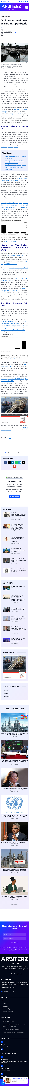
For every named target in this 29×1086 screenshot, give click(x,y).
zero (19, 114)
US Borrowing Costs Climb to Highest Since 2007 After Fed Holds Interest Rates (18, 618)
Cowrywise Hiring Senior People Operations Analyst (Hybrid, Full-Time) (14, 897)
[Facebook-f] (19, 1)
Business (6, 690)
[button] (26, 7)
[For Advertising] (2, 1066)
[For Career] (2, 1074)
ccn (7, 452)
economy (11, 452)
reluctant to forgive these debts (13, 330)
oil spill (16, 452)
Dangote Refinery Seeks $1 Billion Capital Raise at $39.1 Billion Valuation (14, 843)
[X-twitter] (21, 1)
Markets (6, 693)
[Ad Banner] (14, 423)
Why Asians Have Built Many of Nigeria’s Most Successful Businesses (18, 570)
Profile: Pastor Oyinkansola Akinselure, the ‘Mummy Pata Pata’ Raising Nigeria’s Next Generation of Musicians (18, 515)
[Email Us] (2, 1042)
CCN (10, 438)
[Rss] (27, 1)
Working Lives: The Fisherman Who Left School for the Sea (18, 550)
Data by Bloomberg (14, 359)
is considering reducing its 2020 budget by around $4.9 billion (14, 379)
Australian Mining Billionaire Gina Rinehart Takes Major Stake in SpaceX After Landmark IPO (14, 789)
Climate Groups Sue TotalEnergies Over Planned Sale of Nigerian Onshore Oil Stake (14, 734)
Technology (7, 696)
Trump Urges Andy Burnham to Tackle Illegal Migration (18, 608)
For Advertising (5, 1068)
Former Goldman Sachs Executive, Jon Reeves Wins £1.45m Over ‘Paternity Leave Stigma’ (18, 629)
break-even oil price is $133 (16, 255)
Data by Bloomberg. (10, 241)
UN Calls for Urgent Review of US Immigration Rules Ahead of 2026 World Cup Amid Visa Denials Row (14, 816)
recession (21, 452)
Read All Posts (14, 496)
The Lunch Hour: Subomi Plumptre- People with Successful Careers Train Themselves (17, 539)
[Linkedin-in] (23, 1)
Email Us (3, 1044)
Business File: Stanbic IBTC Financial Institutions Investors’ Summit (18, 640)
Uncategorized (6, 16)
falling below (13, 114)
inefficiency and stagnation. (9, 147)
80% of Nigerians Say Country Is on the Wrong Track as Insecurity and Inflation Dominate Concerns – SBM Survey (14, 762)
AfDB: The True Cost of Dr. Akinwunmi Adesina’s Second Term (18, 560)
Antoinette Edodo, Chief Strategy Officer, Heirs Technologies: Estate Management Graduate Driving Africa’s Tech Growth (18, 527)
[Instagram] (25, 1)
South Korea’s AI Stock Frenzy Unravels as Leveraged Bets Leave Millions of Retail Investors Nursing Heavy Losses (17, 597)
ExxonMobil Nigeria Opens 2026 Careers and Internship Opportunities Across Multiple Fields (14, 870)
